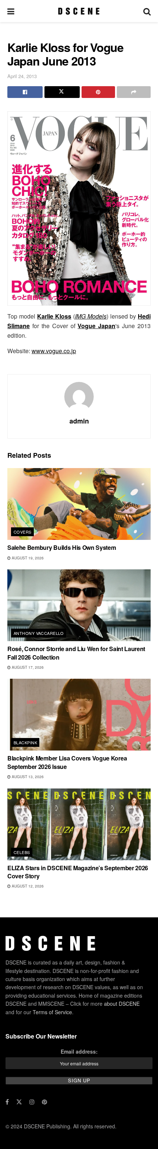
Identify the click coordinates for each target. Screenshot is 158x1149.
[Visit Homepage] (79, 11)
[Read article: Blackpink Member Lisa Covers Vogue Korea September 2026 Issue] (79, 715)
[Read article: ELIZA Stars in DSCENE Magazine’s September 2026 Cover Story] (79, 824)
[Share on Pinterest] (98, 92)
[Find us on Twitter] (19, 1102)
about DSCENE (122, 1003)
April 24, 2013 (22, 76)
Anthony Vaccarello (39, 633)
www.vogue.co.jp (54, 351)
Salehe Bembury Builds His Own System (61, 547)
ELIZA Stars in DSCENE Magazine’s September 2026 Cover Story (77, 872)
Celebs (22, 852)
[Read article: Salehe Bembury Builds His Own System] (79, 504)
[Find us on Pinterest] (44, 1102)
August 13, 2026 (27, 776)
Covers (23, 532)
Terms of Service (52, 1012)
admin (79, 421)
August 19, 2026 (27, 558)
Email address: (79, 1051)
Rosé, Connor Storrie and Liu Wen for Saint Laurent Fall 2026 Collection (76, 652)
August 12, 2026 (27, 886)
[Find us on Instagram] (32, 1102)
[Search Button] (147, 11)
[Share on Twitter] (62, 92)
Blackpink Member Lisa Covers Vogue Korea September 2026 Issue (67, 762)
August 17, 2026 (27, 667)
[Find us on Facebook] (7, 1102)
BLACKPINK (25, 742)
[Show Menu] (10, 11)
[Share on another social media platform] (134, 92)
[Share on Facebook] (25, 92)
